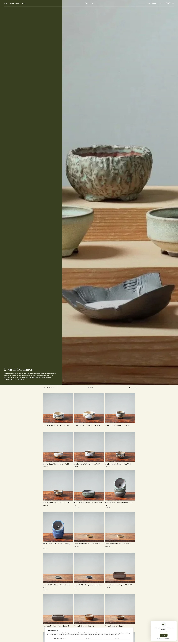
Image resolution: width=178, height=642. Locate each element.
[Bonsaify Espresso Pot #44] (120, 609)
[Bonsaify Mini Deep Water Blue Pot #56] (58, 568)
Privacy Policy (115, 634)
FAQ (148, 3)
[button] (161, 3)
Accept (88, 638)
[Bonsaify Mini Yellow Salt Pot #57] (120, 527)
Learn (12, 3)
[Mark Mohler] (120, 485)
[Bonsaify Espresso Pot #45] (89, 609)
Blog (24, 3)
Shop (6, 3)
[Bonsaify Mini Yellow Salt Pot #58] (89, 527)
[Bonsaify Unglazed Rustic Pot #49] (58, 609)
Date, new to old (49, 387)
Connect (155, 3)
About (18, 3)
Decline (116, 638)
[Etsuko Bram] (58, 408)
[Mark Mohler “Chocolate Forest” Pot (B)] (89, 485)
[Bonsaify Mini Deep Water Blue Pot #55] (89, 568)
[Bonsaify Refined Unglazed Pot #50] (120, 568)
